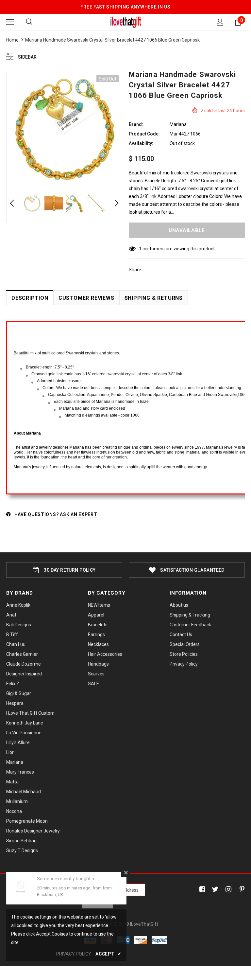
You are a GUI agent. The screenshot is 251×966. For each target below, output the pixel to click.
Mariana (178, 124)
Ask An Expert (78, 514)
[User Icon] (220, 22)
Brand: (136, 124)
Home (12, 40)
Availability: (141, 143)
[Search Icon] (29, 22)
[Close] (125, 872)
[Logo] (125, 21)
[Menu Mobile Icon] (10, 22)
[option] (64, 129)
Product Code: (144, 133)
